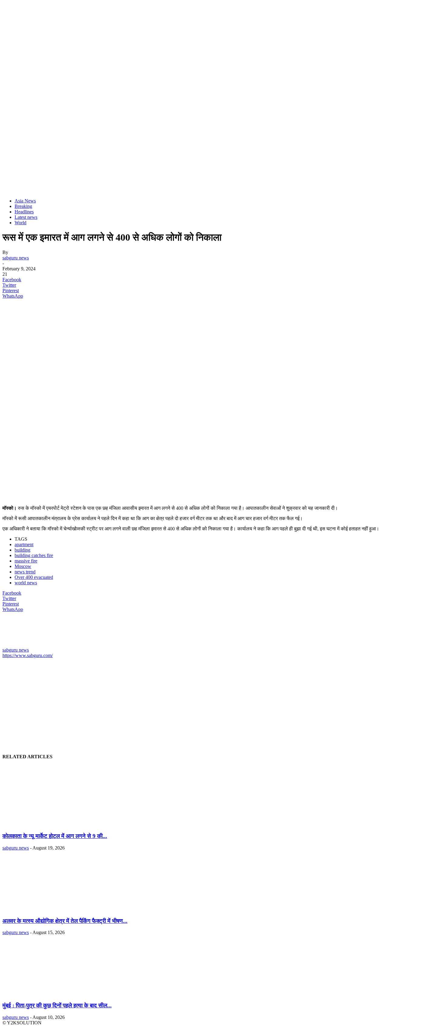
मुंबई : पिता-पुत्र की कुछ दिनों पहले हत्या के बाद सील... (57, 1005)
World (20, 222)
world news (26, 582)
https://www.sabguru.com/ (27, 655)
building (22, 549)
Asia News (25, 200)
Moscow (23, 566)
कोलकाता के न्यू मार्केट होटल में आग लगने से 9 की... (54, 836)
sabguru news (15, 257)
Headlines (24, 211)
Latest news (26, 217)
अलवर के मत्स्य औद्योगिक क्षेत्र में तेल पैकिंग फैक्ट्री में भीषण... (64, 921)
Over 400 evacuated (34, 577)
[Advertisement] (184, 346)
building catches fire (34, 555)
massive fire (26, 560)
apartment (24, 544)
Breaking (23, 206)
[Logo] (47, 190)
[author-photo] (17, 644)
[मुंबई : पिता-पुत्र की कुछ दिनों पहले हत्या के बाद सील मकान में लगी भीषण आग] (42, 993)
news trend (25, 571)
